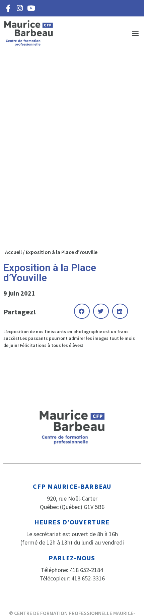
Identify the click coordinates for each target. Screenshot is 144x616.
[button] (135, 33)
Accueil (13, 252)
